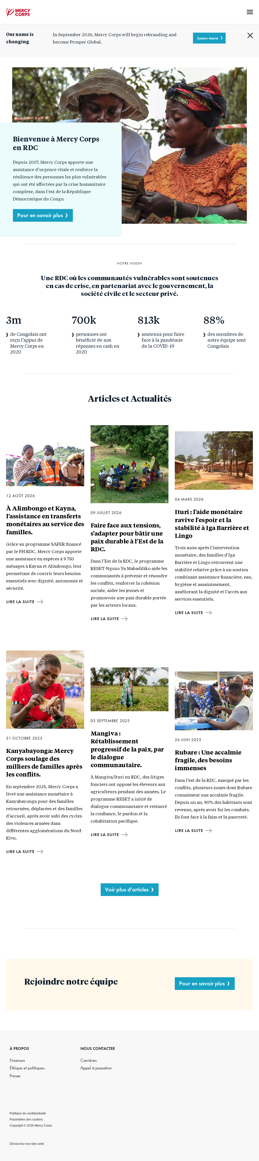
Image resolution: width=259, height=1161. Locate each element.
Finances (17, 1060)
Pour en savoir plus (40, 215)
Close (250, 35)
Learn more (207, 37)
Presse (15, 1075)
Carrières (88, 1060)
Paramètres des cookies (26, 1119)
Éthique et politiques (27, 1068)
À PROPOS (19, 1048)
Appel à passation (96, 1068)
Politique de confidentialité (28, 1113)
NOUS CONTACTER (97, 1048)
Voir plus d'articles (127, 889)
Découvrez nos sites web (27, 1144)
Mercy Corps (18, 12)
